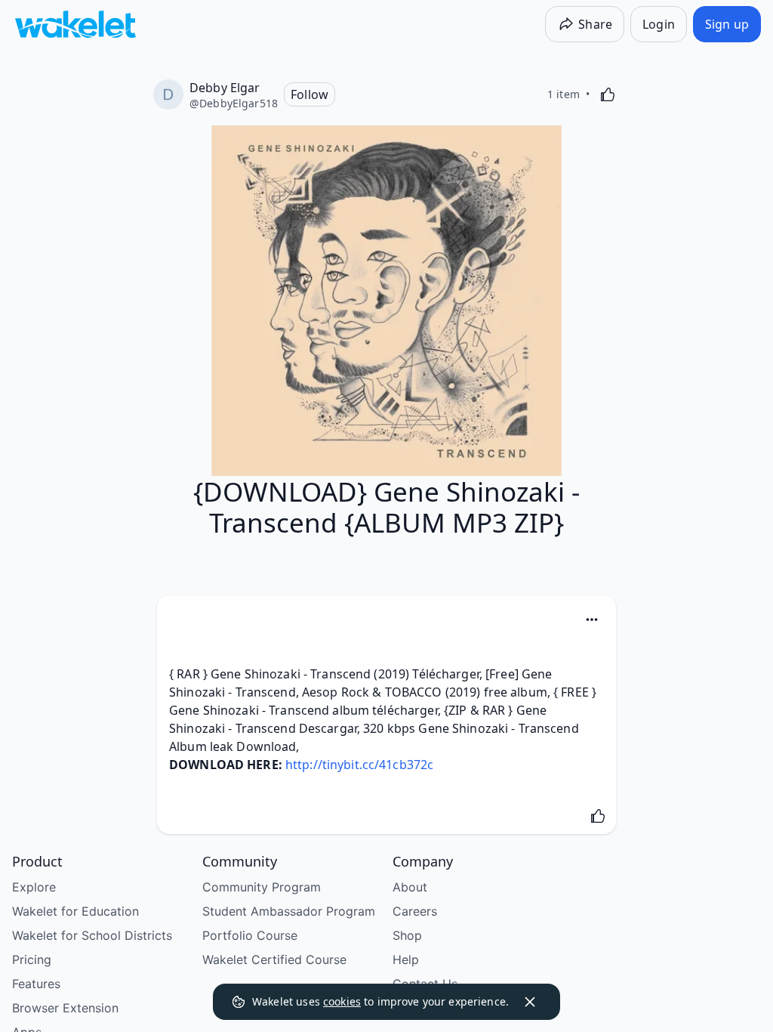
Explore (34, 887)
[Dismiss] (530, 1002)
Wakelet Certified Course (274, 959)
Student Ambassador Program (288, 911)
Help (406, 959)
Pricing (31, 959)
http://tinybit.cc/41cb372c (359, 764)
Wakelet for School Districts (92, 935)
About (410, 887)
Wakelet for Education (75, 911)
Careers (415, 911)
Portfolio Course (249, 935)
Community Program (261, 887)
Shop (407, 935)
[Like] (608, 94)
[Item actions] (592, 619)
